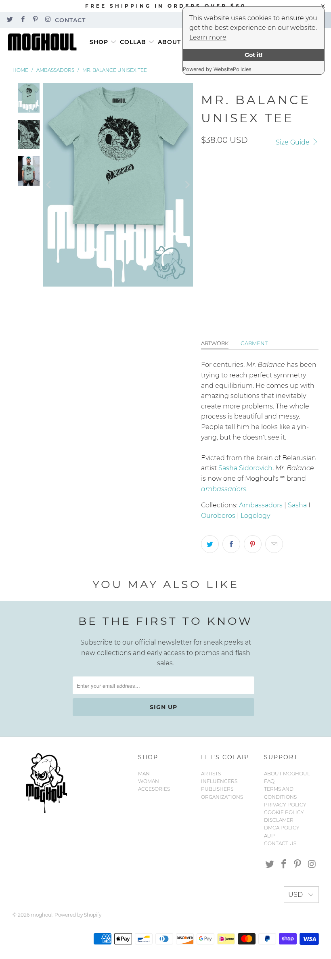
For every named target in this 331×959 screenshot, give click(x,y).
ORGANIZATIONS (222, 797)
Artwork (214, 343)
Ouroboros (218, 515)
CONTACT (70, 20)
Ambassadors (261, 505)
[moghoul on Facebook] (22, 20)
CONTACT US (280, 843)
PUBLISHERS (217, 789)
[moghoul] (44, 42)
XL (286, 214)
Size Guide (293, 142)
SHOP (99, 42)
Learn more (207, 37)
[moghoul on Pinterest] (34, 20)
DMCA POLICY (282, 828)
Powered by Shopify (77, 915)
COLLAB (133, 42)
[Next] (186, 185)
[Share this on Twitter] (210, 544)
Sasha (297, 505)
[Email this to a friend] (274, 544)
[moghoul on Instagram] (47, 20)
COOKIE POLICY (284, 812)
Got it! (253, 55)
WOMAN (148, 781)
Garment (254, 343)
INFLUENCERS (219, 781)
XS (267, 214)
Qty (206, 261)
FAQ (269, 781)
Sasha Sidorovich (245, 468)
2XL (210, 237)
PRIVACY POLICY (285, 805)
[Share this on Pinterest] (253, 544)
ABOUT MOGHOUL (287, 774)
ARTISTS (211, 774)
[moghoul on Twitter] (9, 20)
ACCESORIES (154, 789)
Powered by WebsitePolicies (217, 69)
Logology (255, 515)
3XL (233, 237)
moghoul (41, 915)
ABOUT (169, 42)
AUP (269, 836)
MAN (144, 774)
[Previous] (49, 185)
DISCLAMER (278, 820)
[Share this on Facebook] (231, 544)
